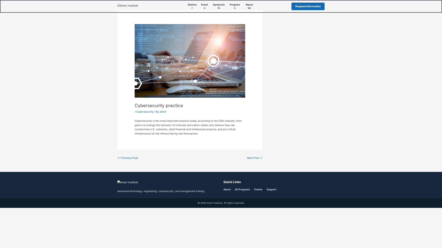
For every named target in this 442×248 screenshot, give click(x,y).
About (227, 189)
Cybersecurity (144, 111)
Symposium (219, 6)
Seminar (192, 6)
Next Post (254, 157)
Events (204, 6)
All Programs (242, 189)
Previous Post (128, 157)
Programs (235, 6)
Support (271, 189)
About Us (249, 6)
